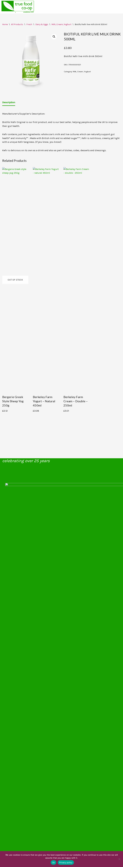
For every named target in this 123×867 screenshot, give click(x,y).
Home (5, 24)
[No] (119, 859)
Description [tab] (8, 102)
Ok (53, 862)
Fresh (29, 24)
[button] (54, 36)
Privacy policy (65, 862)
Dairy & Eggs (41, 24)
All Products (17, 24)
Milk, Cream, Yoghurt (61, 24)
